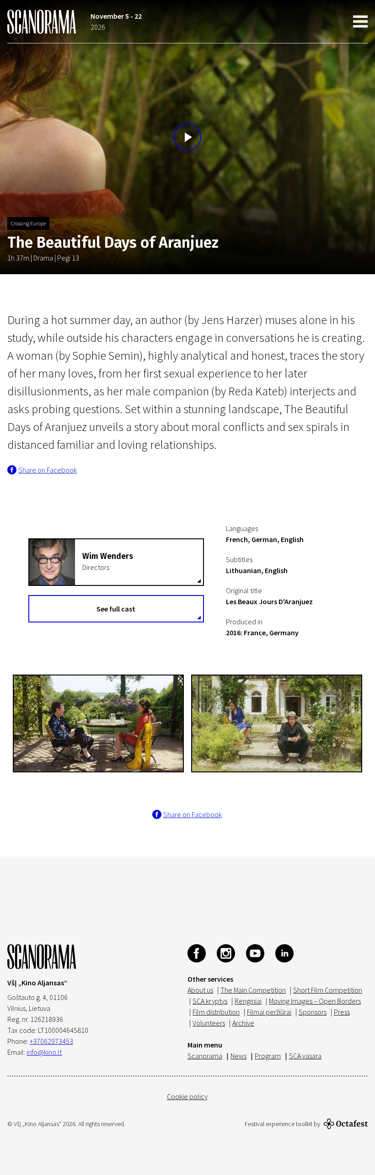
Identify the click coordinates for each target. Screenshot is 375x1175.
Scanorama (205, 1055)
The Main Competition (253, 989)
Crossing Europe (28, 223)
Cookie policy (187, 1096)
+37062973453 (51, 1041)
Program (268, 1055)
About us (200, 989)
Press (342, 1011)
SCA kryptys (210, 1000)
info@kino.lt (44, 1052)
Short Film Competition (327, 989)
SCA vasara (305, 1055)
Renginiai (248, 1000)
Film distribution (216, 1011)
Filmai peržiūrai (269, 1011)
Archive (243, 1022)
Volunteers (209, 1022)
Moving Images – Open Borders (315, 1000)
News (238, 1055)
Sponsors (313, 1011)
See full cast (115, 608)
